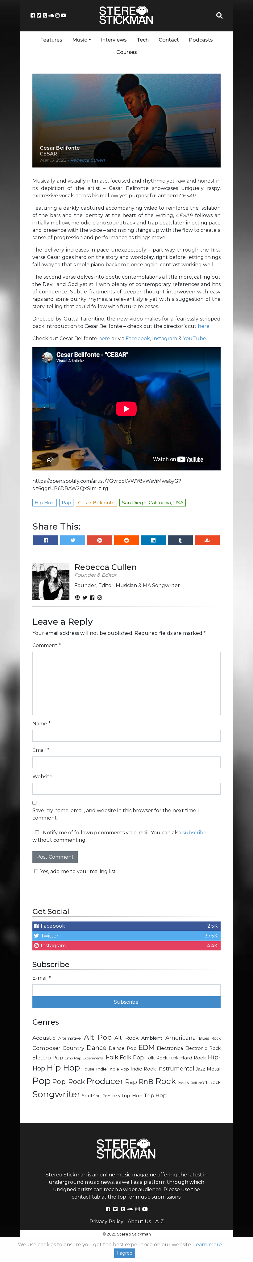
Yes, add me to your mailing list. (78, 871)
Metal (214, 1069)
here (203, 326)
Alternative (69, 1038)
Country (73, 1048)
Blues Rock (210, 1038)
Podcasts (201, 40)
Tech (143, 40)
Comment (46, 645)
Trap (116, 1096)
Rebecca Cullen (87, 160)
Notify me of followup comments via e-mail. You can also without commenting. (119, 836)
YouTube (194, 338)
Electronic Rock (203, 1048)
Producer (104, 1081)
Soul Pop (101, 1096)
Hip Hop (63, 1068)
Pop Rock (68, 1082)
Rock (165, 1081)
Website (42, 777)
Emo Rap (72, 1058)
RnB (146, 1081)
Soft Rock (209, 1082)
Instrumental (175, 1068)
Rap (131, 1082)
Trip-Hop (132, 1096)
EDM (147, 1047)
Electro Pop (47, 1057)
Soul (87, 1096)
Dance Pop (123, 1048)
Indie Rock (143, 1069)
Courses (126, 52)
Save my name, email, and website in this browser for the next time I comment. (115, 814)
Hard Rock (193, 1058)
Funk (174, 1057)
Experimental (93, 1058)
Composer (46, 1048)
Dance (96, 1047)
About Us (139, 1221)
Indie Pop (118, 1068)
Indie (101, 1068)
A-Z (159, 1221)
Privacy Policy (106, 1221)
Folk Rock (156, 1058)
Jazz (200, 1069)
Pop (41, 1080)
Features (51, 40)
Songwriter (56, 1094)
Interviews (114, 40)
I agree (124, 1253)
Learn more (207, 1245)
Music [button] (79, 40)
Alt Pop (98, 1037)
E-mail (41, 978)
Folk (112, 1057)
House (87, 1069)
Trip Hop (155, 1095)
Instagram (164, 338)
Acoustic (44, 1037)
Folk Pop (132, 1057)
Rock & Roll (187, 1083)
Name (41, 724)
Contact (169, 40)
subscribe (194, 833)
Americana (180, 1037)
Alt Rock (126, 1037)
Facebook (138, 338)
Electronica (170, 1048)
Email (40, 750)
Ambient (152, 1038)
